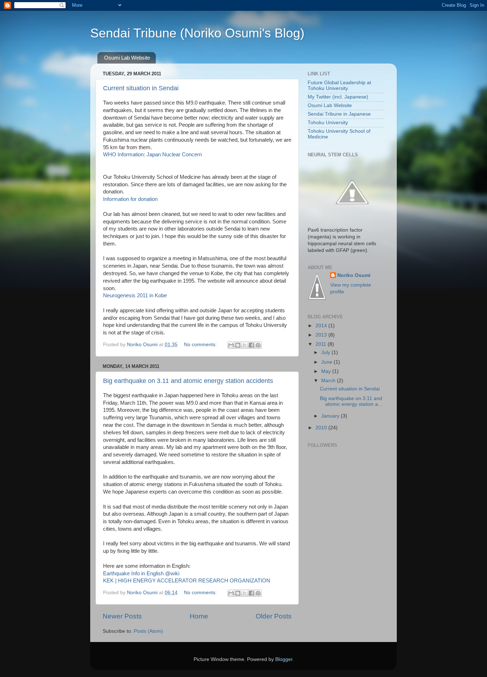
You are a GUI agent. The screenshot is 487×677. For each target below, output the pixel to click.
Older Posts (274, 616)
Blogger (283, 659)
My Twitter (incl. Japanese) (338, 97)
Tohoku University (328, 122)
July (326, 352)
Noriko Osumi (353, 275)
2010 (322, 427)
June (327, 362)
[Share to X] (244, 345)
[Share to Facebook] (251, 345)
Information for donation (130, 199)
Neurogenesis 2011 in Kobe (135, 295)
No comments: (201, 344)
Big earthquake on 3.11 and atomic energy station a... (351, 401)
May (326, 371)
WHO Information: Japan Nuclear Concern (153, 154)
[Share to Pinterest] (258, 345)
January (331, 416)
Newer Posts (122, 616)
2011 (322, 344)
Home (199, 616)
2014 (322, 325)
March (329, 380)
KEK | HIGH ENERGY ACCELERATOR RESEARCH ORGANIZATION (186, 580)
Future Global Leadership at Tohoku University (339, 85)
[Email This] (231, 345)
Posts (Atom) (148, 631)
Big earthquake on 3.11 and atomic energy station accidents (188, 380)
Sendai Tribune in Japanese (339, 114)
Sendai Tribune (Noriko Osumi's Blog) (197, 33)
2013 (322, 335)
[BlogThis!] (237, 345)
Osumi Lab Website (127, 58)
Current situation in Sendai (141, 88)
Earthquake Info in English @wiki (141, 573)
